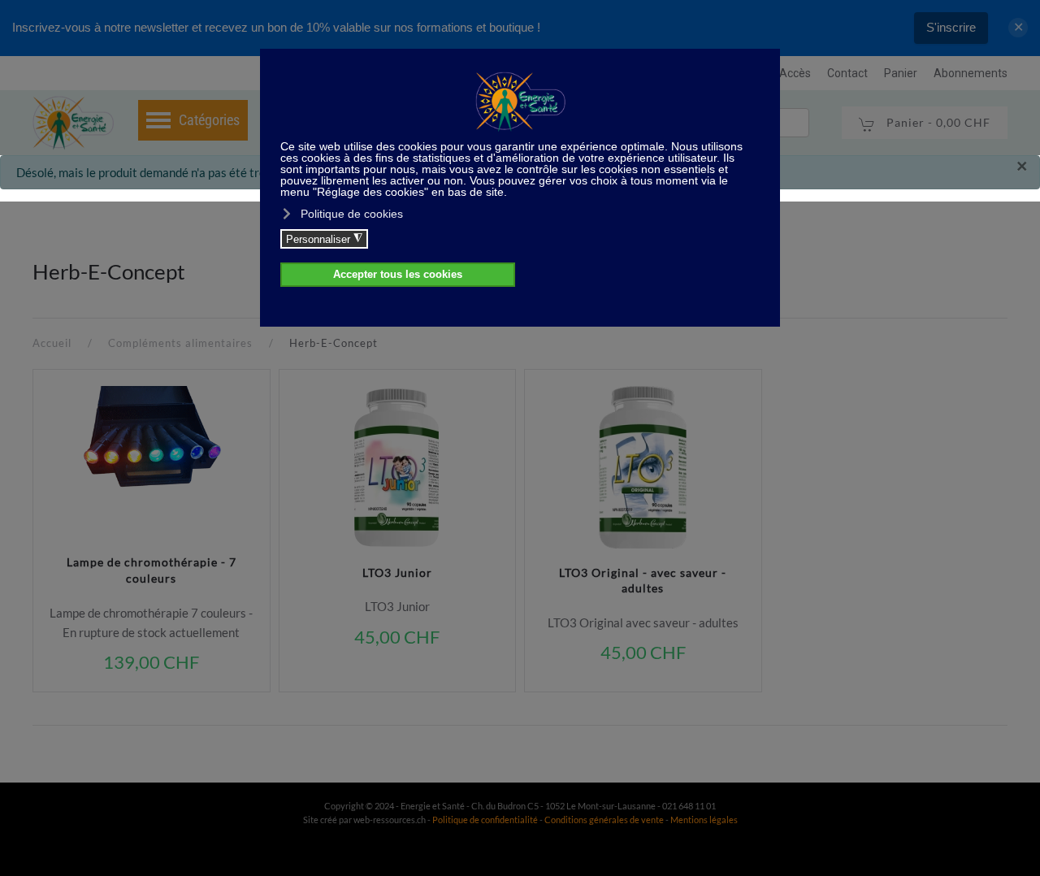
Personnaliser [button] (324, 238)
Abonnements (971, 73)
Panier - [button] (936, 122)
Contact (847, 73)
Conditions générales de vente (604, 819)
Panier (900, 73)
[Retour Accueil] (73, 122)
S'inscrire (951, 27)
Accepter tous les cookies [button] (397, 274)
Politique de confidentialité (485, 819)
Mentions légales (704, 819)
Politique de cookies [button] (352, 213)
